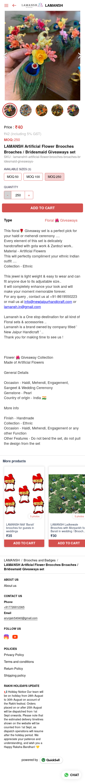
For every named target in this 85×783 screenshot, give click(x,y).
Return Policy (13, 668)
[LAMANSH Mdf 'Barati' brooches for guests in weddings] (24, 506)
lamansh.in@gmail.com (22, 306)
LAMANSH (54, 5)
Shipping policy (15, 675)
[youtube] (15, 637)
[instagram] (6, 637)
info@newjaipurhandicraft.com (48, 301)
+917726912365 (14, 607)
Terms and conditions (19, 661)
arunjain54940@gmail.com (21, 618)
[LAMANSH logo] (32, 5)
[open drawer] (6, 5)
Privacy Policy (14, 655)
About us (10, 585)
